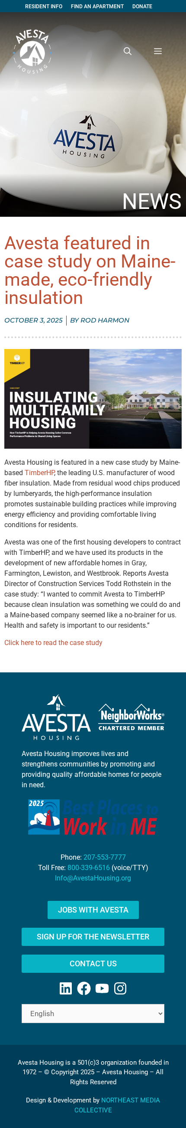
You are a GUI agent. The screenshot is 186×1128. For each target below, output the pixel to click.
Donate (142, 6)
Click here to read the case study (53, 643)
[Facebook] (84, 988)
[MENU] (158, 51)
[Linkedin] (66, 988)
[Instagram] (120, 988)
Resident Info (43, 6)
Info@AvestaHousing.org (93, 878)
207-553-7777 (104, 857)
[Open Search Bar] (127, 51)
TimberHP (39, 473)
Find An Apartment (97, 6)
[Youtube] (102, 988)
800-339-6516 (88, 868)
